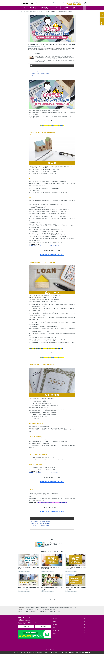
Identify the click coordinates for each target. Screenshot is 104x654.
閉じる (88, 652)
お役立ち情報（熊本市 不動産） (34, 46)
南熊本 (54, 613)
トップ (23, 8)
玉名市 (75, 607)
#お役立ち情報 (53, 49)
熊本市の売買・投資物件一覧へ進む (52, 125)
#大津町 (61, 49)
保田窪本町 (47, 609)
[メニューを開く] (84, 8)
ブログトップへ (52, 599)
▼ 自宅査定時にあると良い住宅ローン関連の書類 (40, 71)
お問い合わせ (76, 8)
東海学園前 (28, 613)
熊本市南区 (56, 607)
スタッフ (55, 621)
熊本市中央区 (28, 607)
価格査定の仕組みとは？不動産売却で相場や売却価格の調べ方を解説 (44, 245)
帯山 (44, 609)
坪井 (30, 609)
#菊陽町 (64, 49)
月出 (35, 609)
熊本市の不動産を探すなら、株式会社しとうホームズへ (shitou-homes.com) (52, 502)
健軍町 (32, 613)
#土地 (67, 49)
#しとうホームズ (47, 49)
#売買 (64, 48)
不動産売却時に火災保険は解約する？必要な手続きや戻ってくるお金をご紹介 (46, 348)
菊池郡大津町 (67, 607)
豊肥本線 (28, 611)
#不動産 (47, 48)
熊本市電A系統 (33, 611)
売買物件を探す (44, 8)
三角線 (55, 611)
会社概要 (66, 8)
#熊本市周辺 (38, 48)
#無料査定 (42, 49)
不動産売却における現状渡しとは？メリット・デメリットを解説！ (43, 472)
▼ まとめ (32, 75)
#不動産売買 (37, 49)
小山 (41, 609)
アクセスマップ (56, 630)
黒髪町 (57, 613)
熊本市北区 (39, 607)
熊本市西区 (61, 607)
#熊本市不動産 (30, 48)
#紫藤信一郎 (43, 48)
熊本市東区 (34, 607)
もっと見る (52, 596)
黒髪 (33, 609)
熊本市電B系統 (50, 611)
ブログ (54, 627)
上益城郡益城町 (51, 607)
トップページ (55, 618)
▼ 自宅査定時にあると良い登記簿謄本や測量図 (40, 73)
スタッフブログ (55, 8)
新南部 (38, 609)
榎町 (51, 609)
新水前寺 (47, 613)
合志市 (71, 607)
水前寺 (35, 613)
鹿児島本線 (44, 611)
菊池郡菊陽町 (44, 607)
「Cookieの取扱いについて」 (72, 652)
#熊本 (35, 48)
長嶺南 (54, 609)
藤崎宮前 (39, 613)
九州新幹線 (59, 611)
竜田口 (43, 613)
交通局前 (61, 613)
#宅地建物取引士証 (69, 48)
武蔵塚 (50, 613)
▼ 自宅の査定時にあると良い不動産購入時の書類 (40, 68)
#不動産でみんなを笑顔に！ (57, 48)
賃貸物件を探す (34, 8)
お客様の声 (55, 624)
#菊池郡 (50, 48)
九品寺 (27, 609)
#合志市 (57, 49)
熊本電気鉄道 (39, 611)
